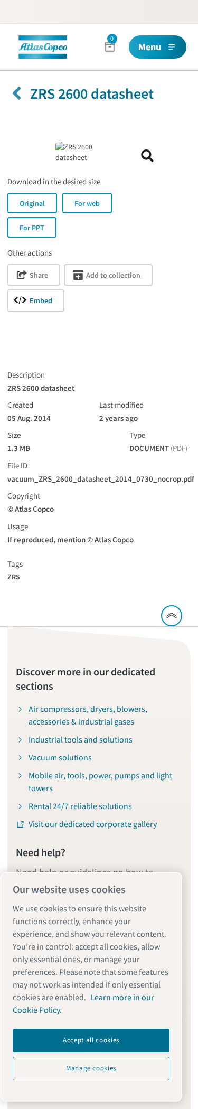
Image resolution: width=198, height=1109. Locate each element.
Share (39, 275)
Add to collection (113, 275)
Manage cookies (91, 1068)
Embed (41, 300)
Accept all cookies (91, 1040)
